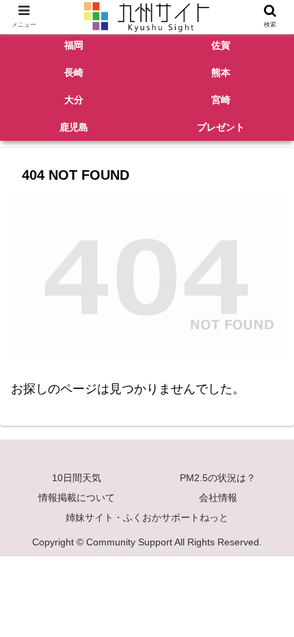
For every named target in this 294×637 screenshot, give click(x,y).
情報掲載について (76, 497)
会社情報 (218, 497)
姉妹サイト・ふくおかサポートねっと (147, 517)
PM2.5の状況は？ (218, 477)
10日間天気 (76, 477)
